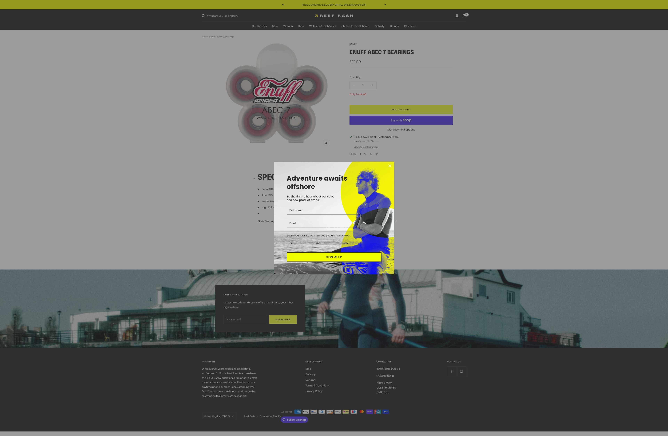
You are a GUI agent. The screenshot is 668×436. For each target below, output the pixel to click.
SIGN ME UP (334, 257)
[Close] (390, 166)
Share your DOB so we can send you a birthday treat (318, 235)
